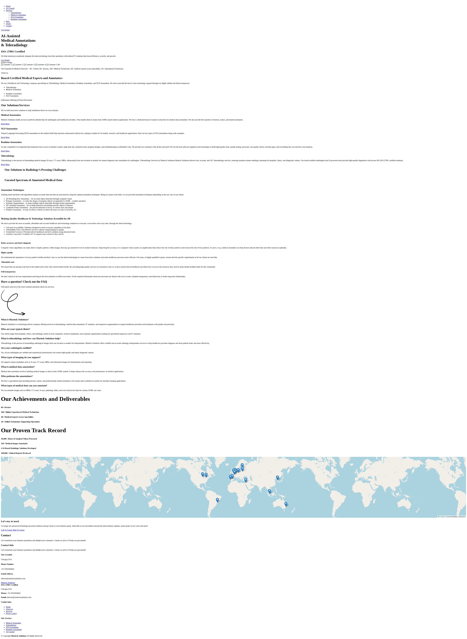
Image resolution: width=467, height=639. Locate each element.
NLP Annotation (17, 17)
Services (9, 611)
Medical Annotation (18, 15)
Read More (5, 124)
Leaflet (441, 517)
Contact (9, 26)
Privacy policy (11, 613)
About (8, 24)
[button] (206, 475)
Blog (8, 21)
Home (8, 6)
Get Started (5, 30)
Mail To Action (18, 530)
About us (9, 609)
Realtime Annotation (19, 19)
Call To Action (6, 530)
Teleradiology (16, 13)
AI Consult (10, 8)
